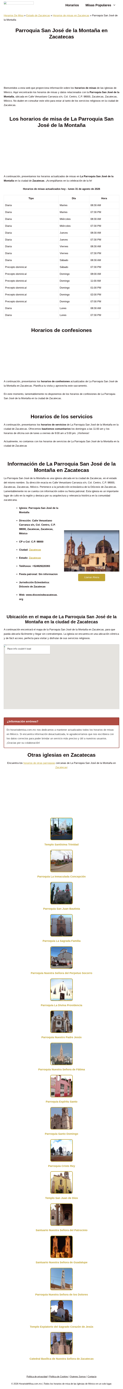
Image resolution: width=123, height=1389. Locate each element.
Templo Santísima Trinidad (61, 844)
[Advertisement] (61, 64)
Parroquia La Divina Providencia (61, 1005)
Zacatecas (35, 549)
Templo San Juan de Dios (61, 1198)
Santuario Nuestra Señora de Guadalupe (61, 1262)
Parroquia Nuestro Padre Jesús (61, 1037)
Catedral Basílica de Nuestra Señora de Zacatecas (62, 1358)
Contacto (92, 1376)
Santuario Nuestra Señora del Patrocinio (61, 1230)
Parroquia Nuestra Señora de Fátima (61, 1069)
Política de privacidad (37, 1376)
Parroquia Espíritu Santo (61, 1101)
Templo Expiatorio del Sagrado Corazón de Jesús (61, 1326)
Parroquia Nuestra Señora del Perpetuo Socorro (61, 973)
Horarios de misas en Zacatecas (71, 15)
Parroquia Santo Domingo (61, 1133)
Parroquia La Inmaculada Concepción (61, 876)
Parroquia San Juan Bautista (61, 908)
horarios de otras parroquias (39, 763)
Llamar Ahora (91, 577)
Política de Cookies (58, 1376)
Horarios (72, 5)
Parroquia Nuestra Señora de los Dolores (61, 1294)
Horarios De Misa (13, 15)
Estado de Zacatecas (38, 15)
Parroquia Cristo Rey (61, 1166)
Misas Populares (98, 5)
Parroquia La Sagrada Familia (62, 940)
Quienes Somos (78, 1376)
